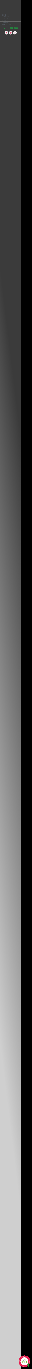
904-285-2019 (12, 28)
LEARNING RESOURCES (10, 22)
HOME (4, 15)
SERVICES (5, 18)
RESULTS (5, 20)
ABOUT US (5, 17)
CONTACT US (6, 24)
